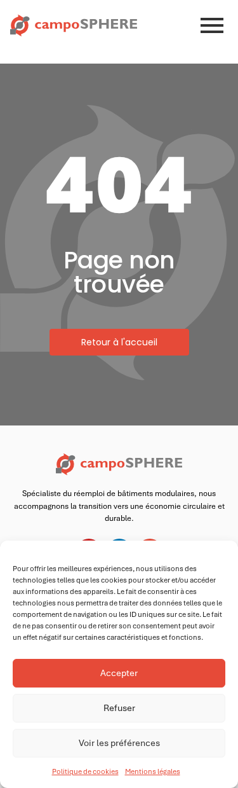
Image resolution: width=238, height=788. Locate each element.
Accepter (119, 673)
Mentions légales (152, 771)
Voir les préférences (119, 743)
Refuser (119, 708)
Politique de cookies (85, 771)
